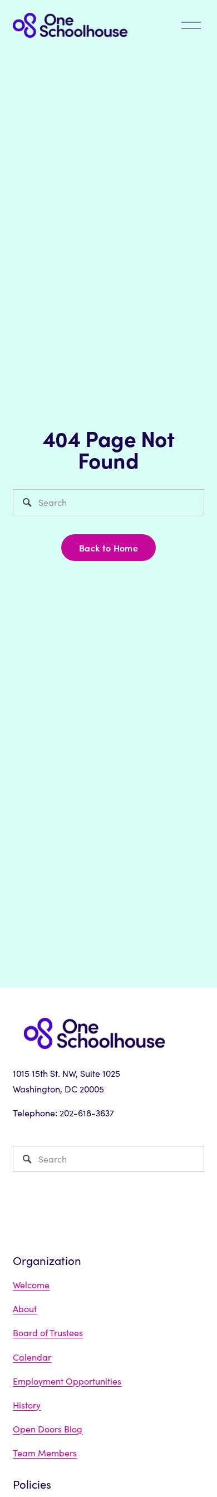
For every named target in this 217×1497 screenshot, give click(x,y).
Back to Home (108, 547)
